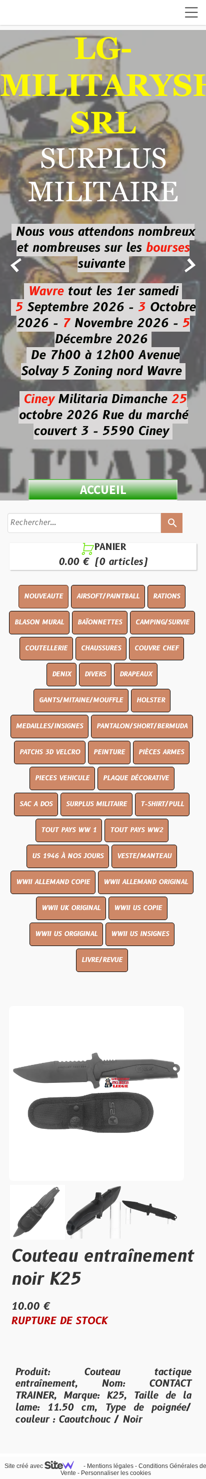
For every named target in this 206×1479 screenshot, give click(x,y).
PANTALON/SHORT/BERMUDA (142, 726)
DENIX (61, 674)
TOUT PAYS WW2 (136, 830)
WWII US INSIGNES (140, 934)
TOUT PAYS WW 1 (68, 830)
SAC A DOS (36, 804)
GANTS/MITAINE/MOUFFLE (81, 700)
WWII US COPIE (138, 908)
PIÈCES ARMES (161, 752)
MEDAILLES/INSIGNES (49, 726)
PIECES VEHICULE (62, 778)
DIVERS (95, 674)
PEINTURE (109, 752)
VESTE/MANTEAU (144, 856)
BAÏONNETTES (100, 622)
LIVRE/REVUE (102, 960)
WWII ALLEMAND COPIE (53, 882)
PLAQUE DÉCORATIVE (136, 778)
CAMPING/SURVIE (163, 622)
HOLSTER (150, 700)
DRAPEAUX (136, 674)
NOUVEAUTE (43, 596)
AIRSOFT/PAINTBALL (108, 596)
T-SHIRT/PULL (162, 804)
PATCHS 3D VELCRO (50, 752)
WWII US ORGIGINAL (66, 934)
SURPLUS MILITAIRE (96, 804)
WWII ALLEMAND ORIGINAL (146, 882)
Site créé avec (24, 1466)
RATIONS (166, 596)
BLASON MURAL (39, 622)
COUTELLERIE (46, 648)
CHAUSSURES (101, 648)
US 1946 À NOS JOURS (68, 856)
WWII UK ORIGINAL (71, 908)
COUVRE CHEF (156, 648)
